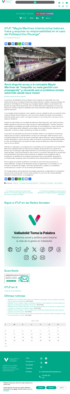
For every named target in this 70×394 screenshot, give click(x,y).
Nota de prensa (16, 38)
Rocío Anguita (58, 183)
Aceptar (41, 387)
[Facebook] (59, 3)
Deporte (15, 183)
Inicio (26, 358)
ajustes (15, 389)
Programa (26, 368)
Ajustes (62, 387)
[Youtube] (66, 3)
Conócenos (26, 361)
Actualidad (26, 365)
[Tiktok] (63, 6)
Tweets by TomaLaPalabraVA (12, 291)
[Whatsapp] (66, 6)
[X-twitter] (63, 3)
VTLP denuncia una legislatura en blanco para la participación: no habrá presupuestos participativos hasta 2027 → (52, 192)
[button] (35, 2)
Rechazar (51, 387)
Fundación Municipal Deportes (29, 183)
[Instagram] (59, 6)
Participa (26, 372)
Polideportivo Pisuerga (46, 183)
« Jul (5, 346)
